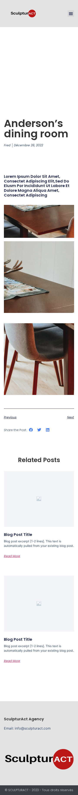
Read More (12, 556)
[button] (71, 13)
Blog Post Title (18, 534)
